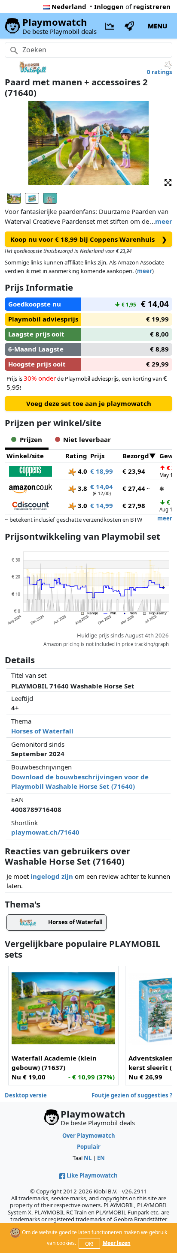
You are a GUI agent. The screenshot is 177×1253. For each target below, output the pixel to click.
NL (88, 1158)
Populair (89, 1147)
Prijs (97, 455)
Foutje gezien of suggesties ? (132, 1095)
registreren (152, 6)
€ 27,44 (133, 488)
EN (101, 1158)
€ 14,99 (101, 505)
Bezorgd (135, 455)
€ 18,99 (101, 471)
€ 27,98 (133, 505)
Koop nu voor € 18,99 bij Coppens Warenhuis (88, 239)
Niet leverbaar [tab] (87, 439)
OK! (89, 1243)
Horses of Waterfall (42, 731)
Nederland (69, 6)
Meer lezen (117, 1243)
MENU (157, 25)
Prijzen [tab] (31, 439)
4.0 (81, 471)
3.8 (81, 488)
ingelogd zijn (52, 876)
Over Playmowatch (88, 1135)
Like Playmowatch (92, 1175)
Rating (76, 455)
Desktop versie (26, 1095)
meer (163, 221)
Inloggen (109, 6)
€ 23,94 (133, 471)
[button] (168, 182)
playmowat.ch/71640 (45, 832)
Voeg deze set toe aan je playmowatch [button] (88, 403)
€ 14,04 (101, 486)
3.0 (81, 505)
